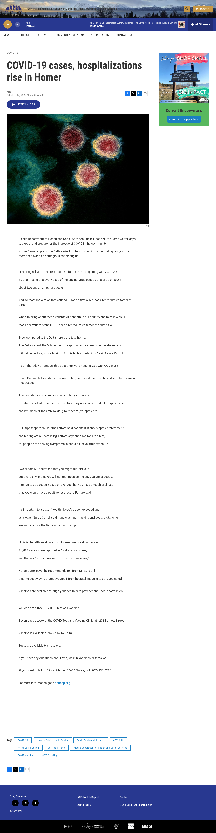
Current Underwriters (184, 110)
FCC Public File (83, 805)
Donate (204, 9)
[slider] (23, 24)
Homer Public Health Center (53, 740)
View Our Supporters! (184, 119)
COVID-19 (12, 52)
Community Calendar (69, 35)
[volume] (18, 24)
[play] (7, 24)
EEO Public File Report (87, 797)
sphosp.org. (63, 683)
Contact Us (124, 35)
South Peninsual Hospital (90, 740)
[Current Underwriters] (184, 78)
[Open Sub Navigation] (13, 35)
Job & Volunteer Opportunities (136, 805)
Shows (42, 35)
